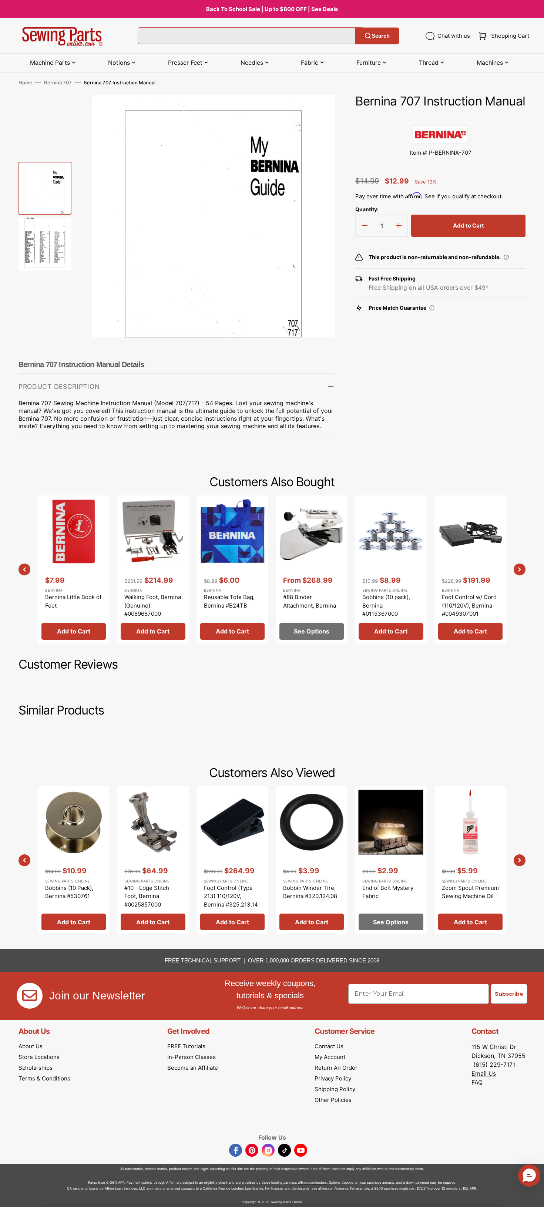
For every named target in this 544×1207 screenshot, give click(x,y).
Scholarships (36, 1067)
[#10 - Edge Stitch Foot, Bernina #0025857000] (153, 860)
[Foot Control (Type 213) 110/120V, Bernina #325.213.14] (232, 860)
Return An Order (336, 1067)
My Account (330, 1056)
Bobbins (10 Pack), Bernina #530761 (69, 892)
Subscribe (509, 994)
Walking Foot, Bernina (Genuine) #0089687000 (152, 605)
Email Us (483, 1073)
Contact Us (329, 1046)
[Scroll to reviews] (440, 117)
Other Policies (333, 1099)
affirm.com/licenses (333, 1188)
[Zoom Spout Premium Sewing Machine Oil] (470, 860)
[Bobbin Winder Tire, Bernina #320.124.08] (311, 860)
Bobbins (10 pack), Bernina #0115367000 (386, 605)
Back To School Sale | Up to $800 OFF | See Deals (272, 9)
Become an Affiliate (192, 1067)
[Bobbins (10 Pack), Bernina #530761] (74, 860)
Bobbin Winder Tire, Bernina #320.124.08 (310, 892)
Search (381, 36)
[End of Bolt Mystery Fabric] (391, 860)
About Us (31, 1046)
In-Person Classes (191, 1056)
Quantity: (367, 209)
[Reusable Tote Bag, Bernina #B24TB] (232, 569)
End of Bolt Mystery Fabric (387, 892)
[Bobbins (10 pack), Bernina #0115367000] (391, 569)
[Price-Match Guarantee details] (432, 308)
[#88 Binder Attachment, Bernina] (311, 569)
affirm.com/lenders (312, 1182)
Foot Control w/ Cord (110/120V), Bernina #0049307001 (469, 605)
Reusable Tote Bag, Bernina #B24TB (229, 601)
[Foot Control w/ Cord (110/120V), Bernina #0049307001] (470, 569)
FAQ (477, 1082)
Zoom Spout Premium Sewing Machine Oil (470, 892)
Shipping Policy (335, 1089)
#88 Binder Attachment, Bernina (309, 601)
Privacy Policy (333, 1078)
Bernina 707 (58, 82)
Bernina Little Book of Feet (73, 601)
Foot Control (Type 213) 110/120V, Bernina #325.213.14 (231, 896)
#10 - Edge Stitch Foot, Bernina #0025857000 (146, 896)
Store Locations (39, 1056)
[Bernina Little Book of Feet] (74, 569)
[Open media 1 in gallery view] (318, 111)
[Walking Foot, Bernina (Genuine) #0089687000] (153, 569)
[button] (502, 36)
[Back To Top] (532, 1195)
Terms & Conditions (44, 1078)
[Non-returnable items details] (506, 257)
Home (25, 82)
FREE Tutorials (186, 1046)
